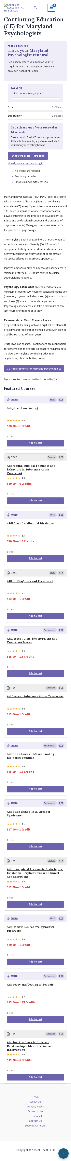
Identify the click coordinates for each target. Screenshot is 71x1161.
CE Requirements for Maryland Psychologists (34, 369)
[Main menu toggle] (63, 8)
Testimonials (35, 1116)
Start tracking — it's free (28, 156)
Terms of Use (35, 1111)
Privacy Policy (35, 1106)
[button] (35, 8)
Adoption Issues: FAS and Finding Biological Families (30, 756)
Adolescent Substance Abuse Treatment (35, 696)
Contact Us (35, 1121)
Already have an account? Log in (25, 163)
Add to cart (35, 443)
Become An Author (35, 1126)
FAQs (35, 1097)
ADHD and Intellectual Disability (30, 523)
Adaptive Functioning (22, 408)
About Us (35, 1102)
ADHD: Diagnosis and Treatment (30, 581)
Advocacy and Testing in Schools (30, 984)
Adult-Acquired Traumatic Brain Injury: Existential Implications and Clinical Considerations (35, 872)
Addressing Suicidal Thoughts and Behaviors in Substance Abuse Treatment (31, 469)
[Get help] (63, 1153)
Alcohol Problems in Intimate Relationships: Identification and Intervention (30, 1046)
